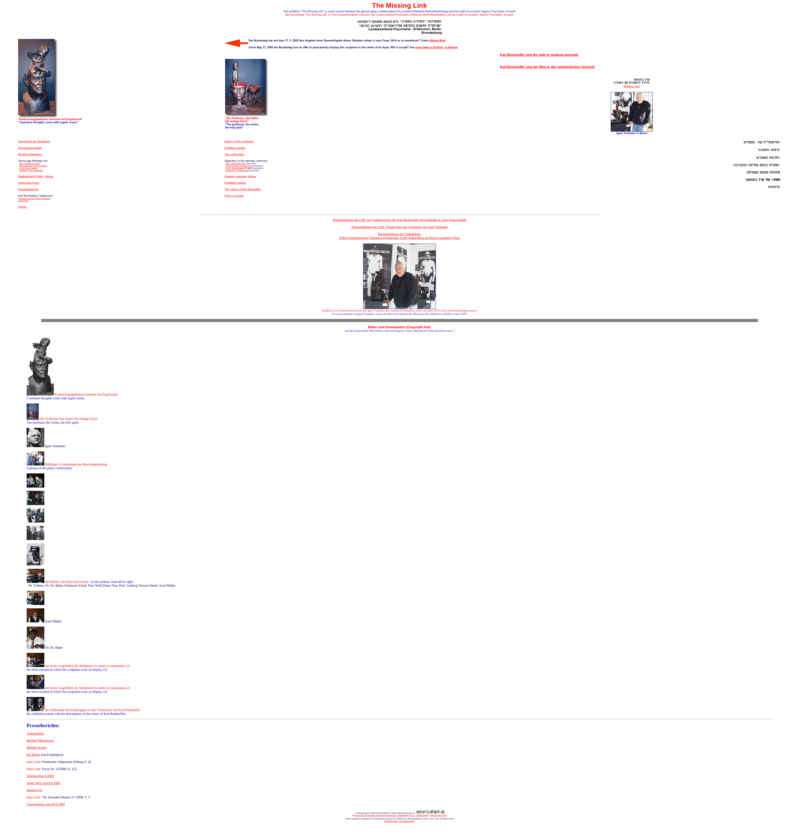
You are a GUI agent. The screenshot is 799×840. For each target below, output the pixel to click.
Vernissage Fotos (28, 182)
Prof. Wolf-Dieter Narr (29, 163)
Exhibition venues (235, 182)
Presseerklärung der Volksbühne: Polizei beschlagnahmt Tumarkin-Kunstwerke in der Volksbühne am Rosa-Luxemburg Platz (399, 236)
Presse (22, 206)
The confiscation (234, 154)
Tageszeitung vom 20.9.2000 (46, 804)
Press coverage (234, 195)
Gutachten (23, 201)
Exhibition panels (235, 147)
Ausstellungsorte (28, 189)
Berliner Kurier (37, 747)
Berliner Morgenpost (40, 740)
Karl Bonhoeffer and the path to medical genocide (539, 55)
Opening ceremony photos (240, 176)
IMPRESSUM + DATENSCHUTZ (399, 821)
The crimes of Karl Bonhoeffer (243, 189)
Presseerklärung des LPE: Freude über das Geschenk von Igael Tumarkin (399, 227)
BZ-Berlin (33, 755)
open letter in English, (429, 47)
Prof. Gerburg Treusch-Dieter (33, 166)
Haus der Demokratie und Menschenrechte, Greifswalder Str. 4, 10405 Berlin (391, 815)
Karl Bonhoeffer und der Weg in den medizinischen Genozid (547, 67)
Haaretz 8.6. (35, 790)
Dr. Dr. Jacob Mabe (28, 168)
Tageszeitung (35, 733)
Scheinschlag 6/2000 (40, 776)
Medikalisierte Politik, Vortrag (35, 176)
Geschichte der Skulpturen (34, 141)
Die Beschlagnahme (30, 154)
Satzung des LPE (438, 815)
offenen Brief (437, 40)
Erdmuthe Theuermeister (31, 170)
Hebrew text (632, 86)
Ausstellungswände (29, 147)
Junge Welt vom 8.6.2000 (43, 783)
